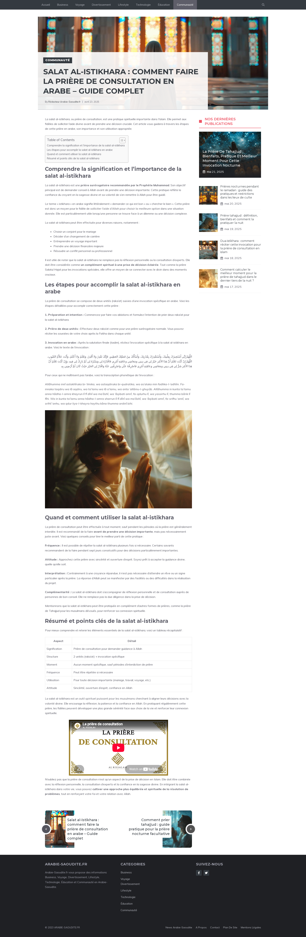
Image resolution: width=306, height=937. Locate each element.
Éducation (164, 4)
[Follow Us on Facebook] (199, 873)
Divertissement (101, 4)
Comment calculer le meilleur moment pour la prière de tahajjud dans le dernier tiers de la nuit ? (238, 275)
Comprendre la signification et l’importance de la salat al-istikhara (86, 145)
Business (62, 4)
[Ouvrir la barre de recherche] (263, 5)
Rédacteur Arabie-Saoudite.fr (64, 101)
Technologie (143, 4)
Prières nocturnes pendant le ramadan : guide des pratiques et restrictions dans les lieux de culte (239, 192)
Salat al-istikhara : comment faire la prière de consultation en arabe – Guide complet (87, 829)
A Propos (201, 927)
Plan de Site (230, 927)
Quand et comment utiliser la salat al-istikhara (74, 154)
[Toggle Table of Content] (121, 140)
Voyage (80, 4)
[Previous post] (46, 829)
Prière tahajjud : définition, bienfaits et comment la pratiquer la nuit (238, 219)
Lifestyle (123, 4)
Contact (215, 927)
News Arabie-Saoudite (179, 927)
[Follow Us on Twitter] (206, 873)
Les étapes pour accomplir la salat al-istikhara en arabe (80, 150)
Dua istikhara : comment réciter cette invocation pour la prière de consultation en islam (240, 246)
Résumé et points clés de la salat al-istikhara (73, 158)
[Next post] (191, 829)
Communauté (185, 4)
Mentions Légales (251, 927)
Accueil (45, 4)
